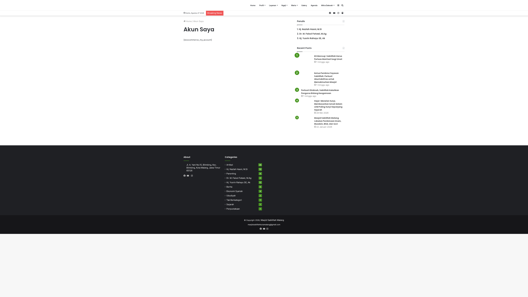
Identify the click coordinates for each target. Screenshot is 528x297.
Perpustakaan (233, 208)
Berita (229, 186)
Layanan (272, 5)
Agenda (314, 5)
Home (252, 5)
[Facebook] (185, 175)
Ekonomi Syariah (234, 191)
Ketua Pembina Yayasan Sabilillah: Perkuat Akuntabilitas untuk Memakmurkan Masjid (326, 77)
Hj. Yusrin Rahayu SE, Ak (312, 38)
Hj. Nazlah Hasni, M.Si (310, 29)
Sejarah (230, 204)
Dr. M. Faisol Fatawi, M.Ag (312, 33)
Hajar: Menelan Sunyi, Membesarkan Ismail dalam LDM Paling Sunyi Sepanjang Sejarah (328, 105)
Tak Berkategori (234, 200)
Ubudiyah (231, 195)
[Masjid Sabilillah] (202, 5)
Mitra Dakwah (327, 5)
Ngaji (283, 5)
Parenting (231, 173)
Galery (304, 5)
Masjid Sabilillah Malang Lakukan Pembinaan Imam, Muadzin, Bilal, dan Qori (327, 121)
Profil (261, 5)
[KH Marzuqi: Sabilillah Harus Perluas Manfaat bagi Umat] (304, 62)
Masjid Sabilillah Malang (272, 220)
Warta (293, 5)
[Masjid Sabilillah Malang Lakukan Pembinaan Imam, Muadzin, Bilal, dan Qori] (304, 124)
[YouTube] (188, 175)
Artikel (229, 164)
